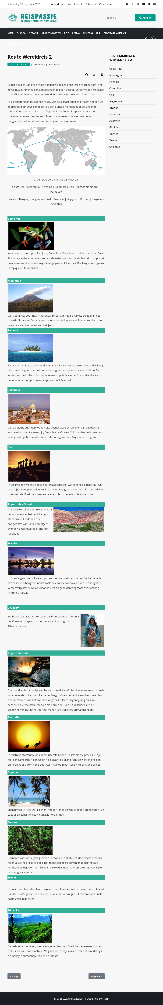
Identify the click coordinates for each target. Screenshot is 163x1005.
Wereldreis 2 (75, 4)
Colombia (115, 88)
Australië (114, 121)
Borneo (113, 134)
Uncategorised (18, 64)
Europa (21, 33)
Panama (114, 82)
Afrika (76, 33)
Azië (66, 33)
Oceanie (34, 33)
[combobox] (119, 17)
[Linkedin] (149, 4)
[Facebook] (127, 4)
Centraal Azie (91, 33)
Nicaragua (115, 75)
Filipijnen (114, 127)
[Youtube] (143, 4)
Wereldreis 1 (58, 4)
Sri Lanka (114, 147)
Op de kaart (105, 4)
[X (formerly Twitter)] (94, 74)
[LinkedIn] (102, 74)
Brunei (113, 140)
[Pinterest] (138, 4)
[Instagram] (154, 4)
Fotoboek (90, 4)
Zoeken (147, 18)
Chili (111, 95)
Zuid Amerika (15, 44)
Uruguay (114, 114)
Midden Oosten (51, 33)
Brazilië (113, 108)
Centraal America (115, 33)
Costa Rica (115, 68)
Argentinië (115, 101)
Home (10, 33)
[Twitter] (132, 4)
